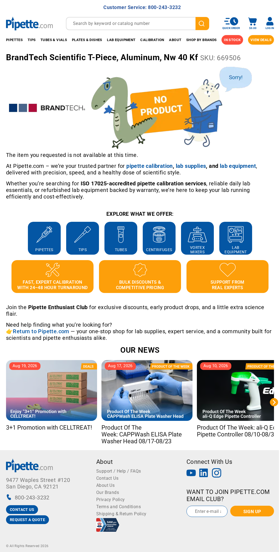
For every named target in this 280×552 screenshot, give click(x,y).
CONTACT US (22, 509)
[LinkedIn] (203, 473)
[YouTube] (191, 473)
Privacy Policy (110, 499)
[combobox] (137, 23)
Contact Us (107, 478)
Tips (32, 40)
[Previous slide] (6, 238)
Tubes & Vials (53, 40)
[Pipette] (29, 23)
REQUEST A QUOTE (27, 520)
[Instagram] (216, 473)
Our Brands (107, 492)
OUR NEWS (139, 350)
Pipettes (14, 40)
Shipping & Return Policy (121, 513)
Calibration (152, 40)
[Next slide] (274, 238)
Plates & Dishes (87, 40)
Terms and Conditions (118, 506)
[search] (202, 23)
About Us (105, 485)
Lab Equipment (121, 40)
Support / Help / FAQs (118, 471)
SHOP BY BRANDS (201, 40)
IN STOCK (232, 40)
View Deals (261, 40)
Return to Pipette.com (41, 331)
